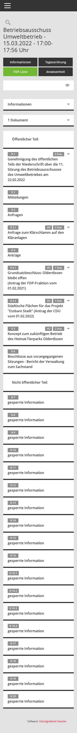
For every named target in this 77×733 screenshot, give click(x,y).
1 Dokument (18, 120)
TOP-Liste (20, 72)
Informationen (20, 62)
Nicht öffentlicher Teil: (30, 382)
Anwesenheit (55, 72)
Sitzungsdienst (52, 721)
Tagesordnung (55, 62)
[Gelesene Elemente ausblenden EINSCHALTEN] (67, 85)
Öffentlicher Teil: (25, 139)
